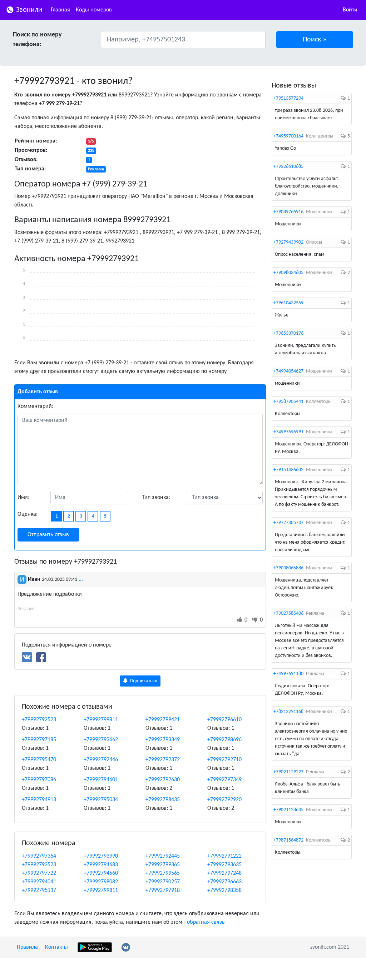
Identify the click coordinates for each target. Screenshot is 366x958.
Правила (27, 947)
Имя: (23, 497)
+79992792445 (162, 856)
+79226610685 (288, 166)
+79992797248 (224, 873)
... (81, 579)
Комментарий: (35, 406)
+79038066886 (288, 568)
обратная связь (206, 922)
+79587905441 (288, 401)
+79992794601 (101, 780)
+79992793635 (224, 865)
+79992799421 (162, 720)
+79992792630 (162, 780)
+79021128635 (288, 810)
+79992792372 (162, 760)
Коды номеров (94, 10)
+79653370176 (288, 333)
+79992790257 (162, 882)
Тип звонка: (156, 497)
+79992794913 (39, 800)
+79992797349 (224, 780)
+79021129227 (288, 772)
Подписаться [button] (143, 681)
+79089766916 (288, 212)
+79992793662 (101, 740)
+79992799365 (162, 865)
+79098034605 (288, 272)
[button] (314, 39)
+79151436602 (288, 470)
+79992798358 (224, 890)
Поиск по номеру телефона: (37, 39)
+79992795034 (101, 800)
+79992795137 (39, 890)
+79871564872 (288, 840)
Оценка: (28, 514)
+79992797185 (39, 740)
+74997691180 (288, 674)
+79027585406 (288, 613)
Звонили (28, 10)
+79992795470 (39, 760)
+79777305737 (288, 522)
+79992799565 (162, 873)
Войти (350, 10)
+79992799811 (101, 720)
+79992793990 (101, 856)
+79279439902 (288, 242)
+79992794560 (101, 873)
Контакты (56, 947)
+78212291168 (288, 711)
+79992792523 (39, 720)
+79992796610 (224, 720)
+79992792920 (224, 800)
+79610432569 (288, 303)
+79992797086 (39, 780)
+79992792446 (101, 760)
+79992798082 (101, 882)
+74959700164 (288, 136)
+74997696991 (288, 432)
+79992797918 (162, 890)
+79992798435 (162, 800)
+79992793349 (162, 740)
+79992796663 (224, 882)
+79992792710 (224, 760)
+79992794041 (39, 882)
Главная (60, 10)
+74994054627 (288, 371)
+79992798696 (224, 740)
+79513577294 (288, 98)
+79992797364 (39, 856)
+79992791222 (224, 856)
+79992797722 (39, 873)
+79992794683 (101, 865)
